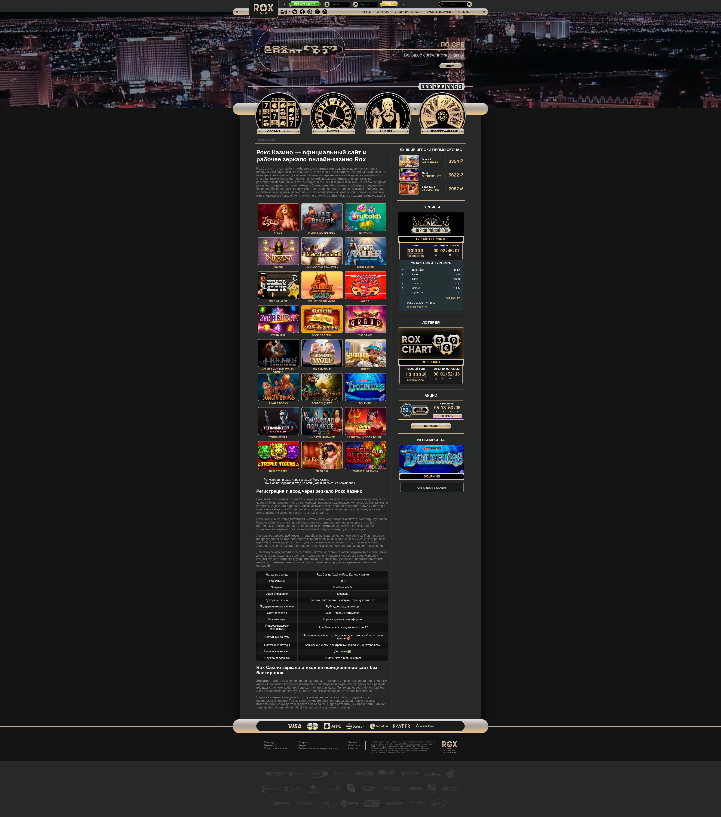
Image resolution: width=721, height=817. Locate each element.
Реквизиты (270, 745)
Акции (302, 745)
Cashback (354, 745)
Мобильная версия (407, 12)
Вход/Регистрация (440, 12)
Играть (450, 65)
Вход (389, 4)
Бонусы (366, 12)
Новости (353, 748)
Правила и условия (275, 748)
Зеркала (383, 12)
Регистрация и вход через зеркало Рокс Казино (296, 479)
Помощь (269, 742)
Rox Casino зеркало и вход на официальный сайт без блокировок (309, 483)
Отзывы (463, 12)
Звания (352, 742)
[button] (439, 76)
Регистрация (304, 4)
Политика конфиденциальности (317, 748)
